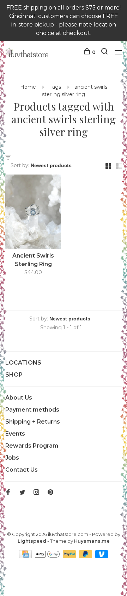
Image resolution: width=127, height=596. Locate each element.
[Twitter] (22, 492)
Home (28, 87)
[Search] (105, 52)
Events (15, 433)
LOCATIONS (23, 362)
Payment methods (32, 409)
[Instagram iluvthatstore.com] (36, 492)
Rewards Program (31, 445)
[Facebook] (8, 492)
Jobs (12, 457)
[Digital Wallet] (48, 556)
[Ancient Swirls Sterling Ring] (33, 213)
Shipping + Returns (32, 421)
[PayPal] (70, 556)
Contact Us (21, 469)
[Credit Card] (26, 556)
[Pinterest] (50, 492)
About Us (18, 397)
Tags (55, 87)
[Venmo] (101, 556)
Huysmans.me (92, 541)
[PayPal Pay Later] (86, 556)
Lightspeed (32, 541)
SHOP (14, 374)
